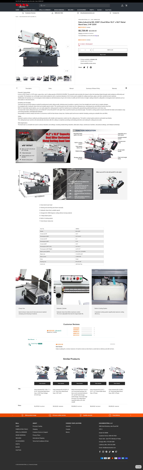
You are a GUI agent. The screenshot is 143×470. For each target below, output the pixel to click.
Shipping (80, 33)
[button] (82, 27)
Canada (68, 429)
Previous (17, 88)
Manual (72, 88)
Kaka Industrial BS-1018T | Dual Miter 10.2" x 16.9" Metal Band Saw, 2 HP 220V (28, 16)
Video (50, 88)
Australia (68, 426)
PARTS (92, 10)
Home (17, 16)
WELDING (71, 10)
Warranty (114, 88)
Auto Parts (108, 10)
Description (29, 88)
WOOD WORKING (59, 10)
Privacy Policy (36, 435)
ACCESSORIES (81, 10)
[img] (59, 344)
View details (42, 383)
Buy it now (103, 54)
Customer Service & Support (40, 432)
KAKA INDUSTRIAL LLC (84, 19)
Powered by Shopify (33, 464)
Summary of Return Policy (93, 88)
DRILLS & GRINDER (45, 10)
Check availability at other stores (88, 63)
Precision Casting (37, 426)
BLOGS (99, 10)
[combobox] (74, 5)
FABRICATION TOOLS (29, 10)
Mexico (68, 432)
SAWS (17, 10)
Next (126, 88)
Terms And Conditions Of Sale (41, 441)
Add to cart (110, 49)
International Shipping (38, 438)
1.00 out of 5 (58, 330)
